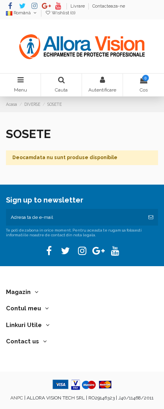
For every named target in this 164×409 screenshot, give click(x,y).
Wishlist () (63, 13)
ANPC (16, 398)
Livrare (78, 6)
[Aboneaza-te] (151, 217)
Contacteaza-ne (108, 6)
